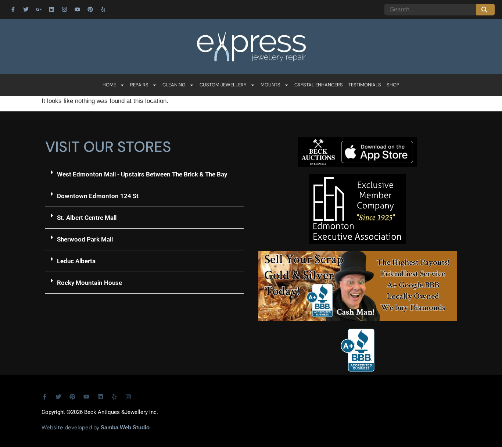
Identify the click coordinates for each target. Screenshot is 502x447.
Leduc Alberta (76, 261)
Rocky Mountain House (89, 282)
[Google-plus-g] (38, 9)
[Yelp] (102, 9)
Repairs (139, 85)
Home (109, 85)
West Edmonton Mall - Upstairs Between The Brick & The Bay (142, 174)
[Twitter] (25, 9)
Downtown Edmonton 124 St (98, 196)
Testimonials (364, 85)
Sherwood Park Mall (85, 239)
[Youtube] (77, 9)
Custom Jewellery (223, 85)
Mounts (270, 85)
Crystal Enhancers (318, 85)
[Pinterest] (90, 9)
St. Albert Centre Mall (86, 217)
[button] (144, 174)
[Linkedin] (51, 9)
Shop (393, 85)
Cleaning (174, 85)
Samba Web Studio (125, 427)
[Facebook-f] (12, 9)
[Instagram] (64, 9)
